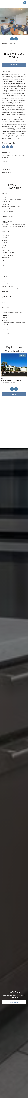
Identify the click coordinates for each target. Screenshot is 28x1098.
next (16, 39)
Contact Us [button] (14, 1002)
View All (14, 394)
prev (12, 39)
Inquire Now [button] (14, 64)
